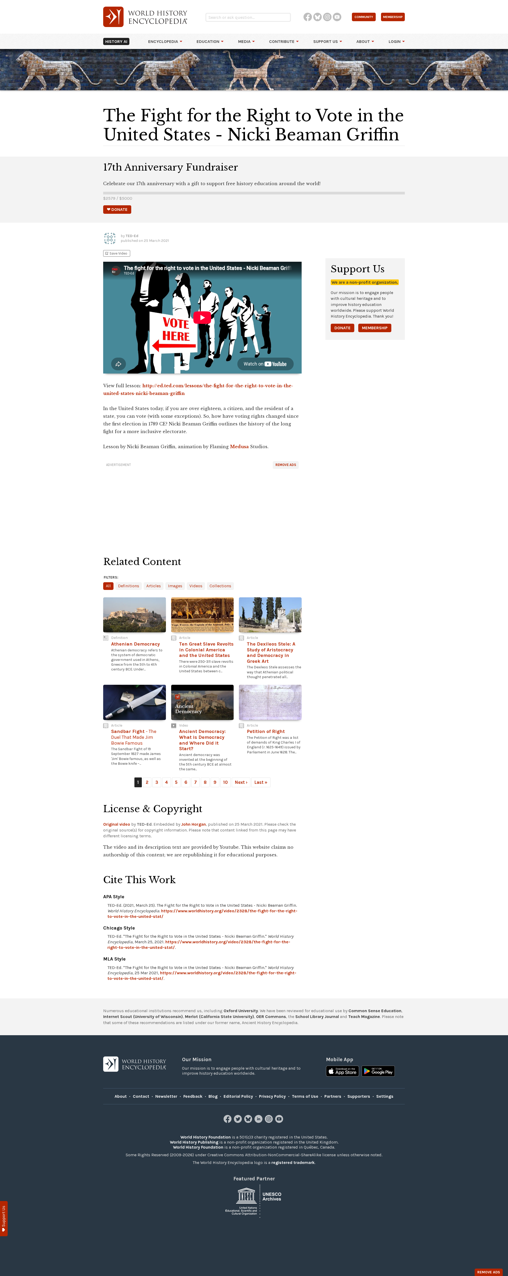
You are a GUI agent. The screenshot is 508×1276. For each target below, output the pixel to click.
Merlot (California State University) (219, 1016)
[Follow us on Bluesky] (248, 1121)
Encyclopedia (163, 41)
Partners (332, 1096)
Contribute (281, 41)
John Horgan (193, 824)
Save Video (116, 253)
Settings (384, 1096)
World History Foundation (205, 1137)
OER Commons (271, 1016)
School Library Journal (317, 1016)
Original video (116, 824)
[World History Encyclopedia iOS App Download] (342, 1072)
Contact (141, 1096)
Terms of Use (305, 1096)
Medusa (239, 446)
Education (208, 41)
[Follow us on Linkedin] (259, 1121)
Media (244, 41)
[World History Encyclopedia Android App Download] (378, 1072)
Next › (241, 782)
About (363, 41)
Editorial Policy (238, 1096)
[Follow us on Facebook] (228, 1121)
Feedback (192, 1096)
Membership (375, 327)
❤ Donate (117, 209)
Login (395, 41)
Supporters (358, 1096)
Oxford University (241, 1010)
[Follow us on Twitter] (238, 1121)
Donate (342, 327)
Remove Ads (285, 465)
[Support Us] (4, 1218)
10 (225, 782)
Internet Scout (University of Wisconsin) (143, 1016)
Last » (260, 782)
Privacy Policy (272, 1096)
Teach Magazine (364, 1016)
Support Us (325, 41)
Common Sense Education (374, 1010)
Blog (212, 1096)
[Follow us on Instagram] (269, 1121)
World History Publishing (194, 1142)
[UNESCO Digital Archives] (254, 1200)
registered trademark (293, 1162)
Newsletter (166, 1096)
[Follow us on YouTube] (279, 1121)
